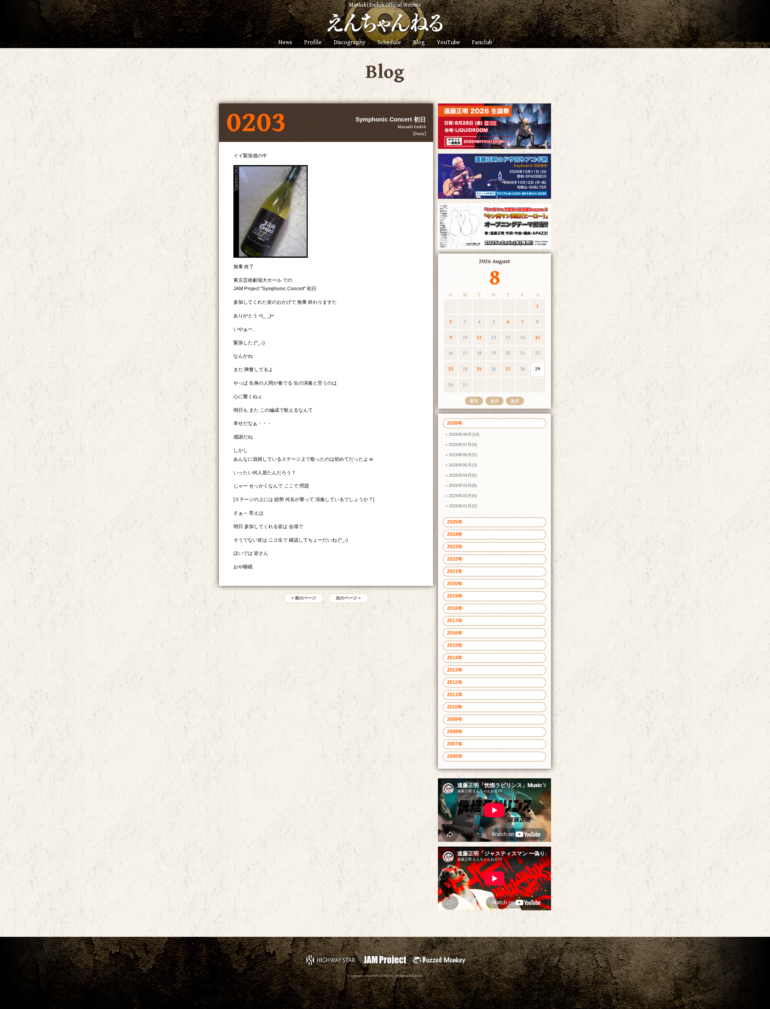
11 (479, 337)
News (285, 43)
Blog (419, 43)
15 (537, 337)
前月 (474, 400)
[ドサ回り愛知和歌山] (494, 175)
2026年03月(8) (463, 485)
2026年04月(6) (463, 475)
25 (479, 369)
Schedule (389, 43)
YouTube (448, 43)
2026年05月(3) (463, 465)
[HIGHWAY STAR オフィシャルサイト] (331, 959)
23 (450, 369)
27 (508, 369)
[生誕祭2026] (494, 125)
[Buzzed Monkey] (439, 959)
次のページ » (348, 597)
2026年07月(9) (463, 444)
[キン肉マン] (494, 225)
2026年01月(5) (463, 505)
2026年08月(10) (464, 434)
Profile (313, 43)
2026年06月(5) (463, 454)
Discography (349, 43)
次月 (515, 400)
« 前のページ (303, 597)
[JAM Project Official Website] (385, 959)
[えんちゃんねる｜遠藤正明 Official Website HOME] (385, 22)
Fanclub (482, 43)
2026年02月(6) (463, 495)
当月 (494, 400)
